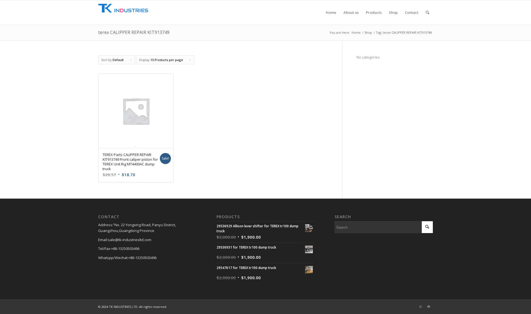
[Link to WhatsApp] (420, 306)
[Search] (427, 12)
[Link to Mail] (429, 306)
